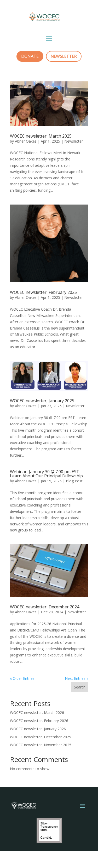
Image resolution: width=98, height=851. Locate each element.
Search (79, 687)
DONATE (30, 56)
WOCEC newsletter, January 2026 (38, 728)
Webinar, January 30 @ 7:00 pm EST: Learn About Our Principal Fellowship (46, 474)
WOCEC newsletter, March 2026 (37, 712)
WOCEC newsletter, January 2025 (42, 401)
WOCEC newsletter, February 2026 (39, 720)
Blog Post (74, 480)
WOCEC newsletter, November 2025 (40, 744)
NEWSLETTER (64, 56)
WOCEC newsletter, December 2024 (44, 607)
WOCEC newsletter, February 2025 (43, 292)
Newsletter (73, 141)
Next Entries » (76, 678)
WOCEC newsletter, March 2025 (41, 136)
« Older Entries (22, 678)
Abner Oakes (26, 141)
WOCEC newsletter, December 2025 (40, 736)
